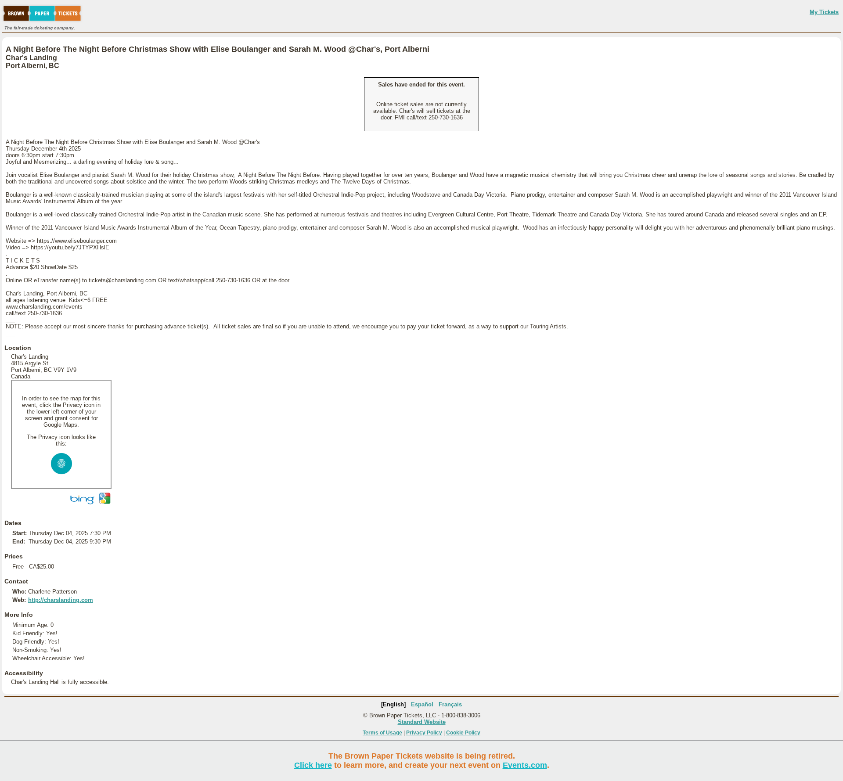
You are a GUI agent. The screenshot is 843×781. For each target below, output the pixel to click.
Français (450, 704)
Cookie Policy (463, 733)
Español (422, 704)
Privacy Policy (424, 733)
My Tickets (824, 12)
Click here (313, 765)
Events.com (525, 765)
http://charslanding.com (60, 600)
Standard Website (422, 722)
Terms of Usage (382, 733)
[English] (393, 704)
